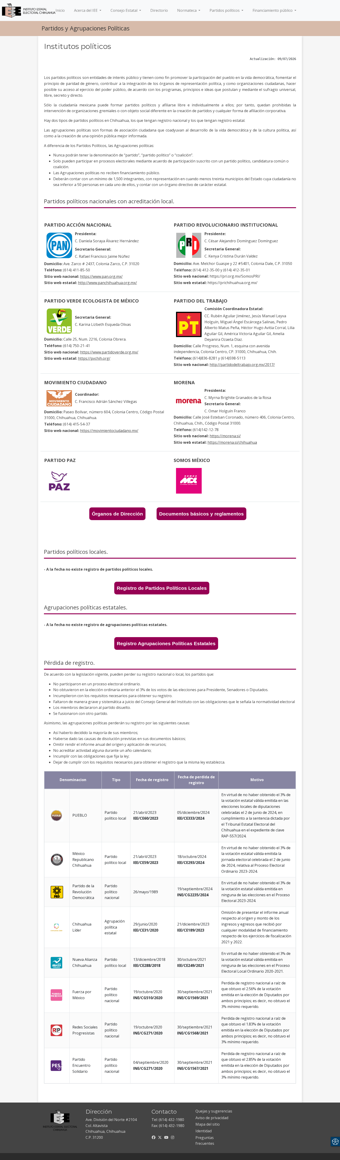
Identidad (203, 1130)
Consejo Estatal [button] (124, 10)
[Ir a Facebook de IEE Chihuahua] (153, 1137)
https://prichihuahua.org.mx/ (232, 282)
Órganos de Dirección (117, 513)
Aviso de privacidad (211, 1117)
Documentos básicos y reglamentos (201, 513)
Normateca (187, 10)
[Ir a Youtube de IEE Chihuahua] (166, 1137)
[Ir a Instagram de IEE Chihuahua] (172, 1137)
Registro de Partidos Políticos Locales (162, 588)
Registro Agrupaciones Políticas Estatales (166, 643)
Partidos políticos (225, 10)
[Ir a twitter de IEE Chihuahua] (160, 1137)
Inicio (61, 10)
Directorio (159, 10)
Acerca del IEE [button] (86, 10)
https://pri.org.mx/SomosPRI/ (235, 276)
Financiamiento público (273, 10)
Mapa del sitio (207, 1124)
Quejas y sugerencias (213, 1111)
